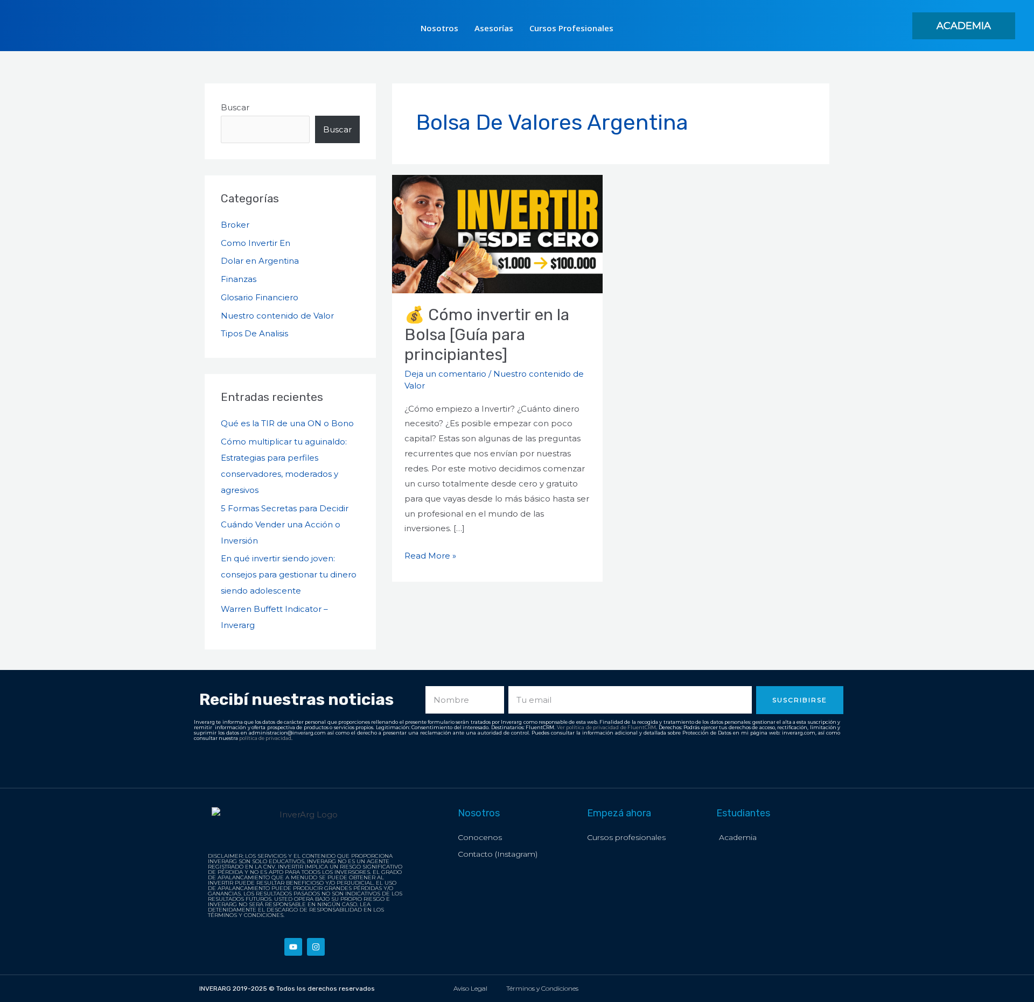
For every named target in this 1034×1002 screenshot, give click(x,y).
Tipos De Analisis (254, 333)
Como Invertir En (255, 243)
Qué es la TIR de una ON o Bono (287, 423)
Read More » (430, 554)
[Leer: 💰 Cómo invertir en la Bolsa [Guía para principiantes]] (497, 233)
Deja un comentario (445, 374)
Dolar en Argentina (260, 261)
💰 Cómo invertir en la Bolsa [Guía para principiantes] (486, 334)
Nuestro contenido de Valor (277, 316)
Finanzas (238, 279)
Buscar (235, 107)
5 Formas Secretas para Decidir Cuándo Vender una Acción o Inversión (284, 524)
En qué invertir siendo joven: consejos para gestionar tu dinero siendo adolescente (289, 574)
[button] (963, 25)
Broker (235, 225)
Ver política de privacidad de (592, 727)
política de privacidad (265, 738)
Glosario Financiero (259, 297)
